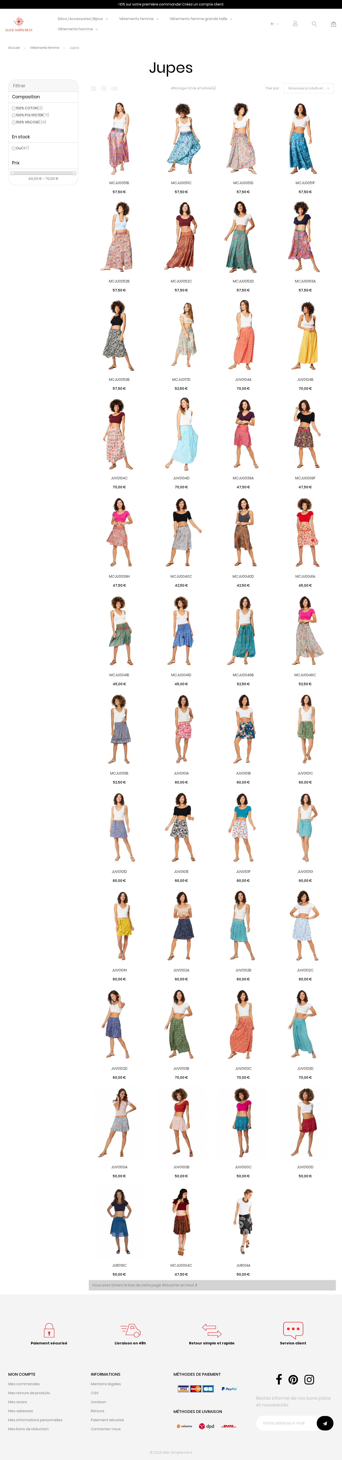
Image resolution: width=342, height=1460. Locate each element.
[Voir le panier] (333, 24)
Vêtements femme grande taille (198, 18)
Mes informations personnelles (35, 1419)
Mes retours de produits (29, 1392)
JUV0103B (181, 1068)
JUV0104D (181, 478)
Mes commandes (24, 1383)
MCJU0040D (243, 576)
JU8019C (119, 1265)
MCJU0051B (119, 182)
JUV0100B (181, 1167)
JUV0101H (119, 970)
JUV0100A (119, 1167)
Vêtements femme (136, 18)
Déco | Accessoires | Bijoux (80, 18)
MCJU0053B (119, 379)
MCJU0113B (119, 773)
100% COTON (29, 108)
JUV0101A (181, 773)
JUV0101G (305, 871)
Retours (97, 1410)
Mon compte (21, 1374)
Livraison (98, 1401)
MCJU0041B (119, 674)
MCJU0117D (181, 379)
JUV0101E (181, 871)
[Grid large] (104, 88)
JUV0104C (119, 478)
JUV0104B (305, 379)
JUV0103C (243, 1068)
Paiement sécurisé (107, 1419)
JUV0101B (243, 773)
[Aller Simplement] (19, 23)
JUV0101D (119, 871)
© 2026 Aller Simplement (171, 1452)
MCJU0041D (181, 674)
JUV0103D (305, 1068)
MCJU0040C (181, 576)
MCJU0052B (119, 281)
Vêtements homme (75, 29)
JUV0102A (181, 970)
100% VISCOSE (31, 122)
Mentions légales (106, 1383)
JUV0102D (119, 1068)
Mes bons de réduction (28, 1428)
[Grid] (93, 88)
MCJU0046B (243, 674)
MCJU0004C (181, 1265)
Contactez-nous (106, 1428)
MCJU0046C (305, 674)
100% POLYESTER (32, 115)
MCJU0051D (243, 182)
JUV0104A (243, 379)
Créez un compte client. (203, 4)
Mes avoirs (17, 1401)
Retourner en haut (178, 1285)
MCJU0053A (305, 281)
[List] (114, 88)
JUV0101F (243, 871)
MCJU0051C (181, 182)
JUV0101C (305, 773)
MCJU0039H (119, 576)
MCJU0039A (243, 478)
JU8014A (243, 1265)
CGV (95, 1392)
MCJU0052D (243, 281)
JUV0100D (305, 1167)
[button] (295, 24)
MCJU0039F (305, 478)
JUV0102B (243, 970)
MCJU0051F (305, 182)
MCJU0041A (305, 576)
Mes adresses (20, 1410)
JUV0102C (305, 970)
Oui (22, 148)
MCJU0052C (181, 281)
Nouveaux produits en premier (311, 88)
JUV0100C (243, 1167)
